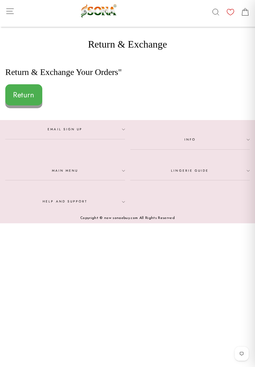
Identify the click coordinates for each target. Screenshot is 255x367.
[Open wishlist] (230, 10)
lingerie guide (190, 170)
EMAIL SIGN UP (65, 129)
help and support (65, 201)
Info (190, 139)
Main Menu (65, 170)
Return (24, 94)
